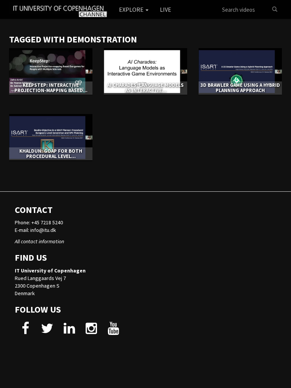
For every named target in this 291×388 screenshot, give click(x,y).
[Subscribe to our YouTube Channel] (113, 331)
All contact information (39, 241)
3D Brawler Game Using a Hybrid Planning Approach (240, 88)
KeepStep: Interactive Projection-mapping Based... (51, 88)
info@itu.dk (43, 230)
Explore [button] (132, 9)
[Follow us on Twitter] (47, 331)
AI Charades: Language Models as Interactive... (145, 88)
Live (165, 9)
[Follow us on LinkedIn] (69, 331)
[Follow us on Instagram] (91, 331)
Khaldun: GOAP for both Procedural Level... (50, 154)
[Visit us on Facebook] (25, 331)
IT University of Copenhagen (50, 270)
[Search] (275, 9)
